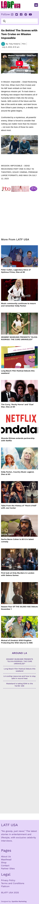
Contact (5, 865)
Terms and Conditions (12, 883)
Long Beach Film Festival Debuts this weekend (18, 372)
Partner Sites (8, 868)
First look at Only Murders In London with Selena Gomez (17, 574)
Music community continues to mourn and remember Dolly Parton (18, 304)
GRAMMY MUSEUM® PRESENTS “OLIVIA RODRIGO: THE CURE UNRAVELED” (19, 338)
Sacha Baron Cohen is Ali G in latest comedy (17, 540)
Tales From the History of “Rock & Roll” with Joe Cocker (19, 506)
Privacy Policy (8, 880)
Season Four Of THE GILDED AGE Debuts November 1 (19, 608)
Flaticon (5, 886)
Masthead (6, 859)
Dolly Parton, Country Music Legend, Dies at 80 (17, 473)
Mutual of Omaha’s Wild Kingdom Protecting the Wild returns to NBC (17, 641)
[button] (36, 5)
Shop (3, 862)
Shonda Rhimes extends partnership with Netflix (18, 439)
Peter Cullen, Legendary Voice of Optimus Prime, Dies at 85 (16, 271)
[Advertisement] (19, 213)
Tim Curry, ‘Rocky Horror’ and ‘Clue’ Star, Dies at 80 (17, 405)
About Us (6, 856)
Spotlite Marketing (19, 901)
